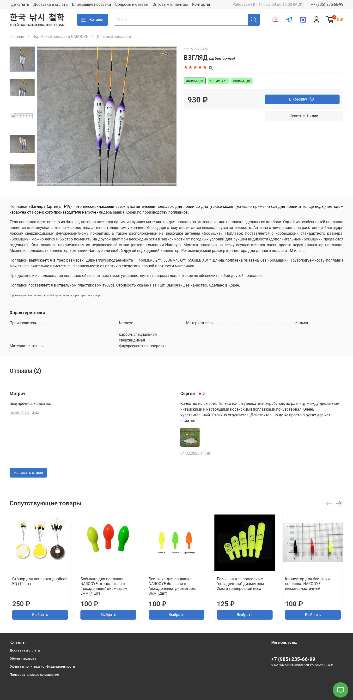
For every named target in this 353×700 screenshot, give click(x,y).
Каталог (96, 19)
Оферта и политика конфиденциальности (42, 666)
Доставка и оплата (50, 4)
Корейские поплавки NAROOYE (60, 36)
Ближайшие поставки (91, 4)
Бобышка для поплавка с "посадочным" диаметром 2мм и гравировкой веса (240, 584)
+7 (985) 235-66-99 (327, 4)
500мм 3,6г (218, 81)
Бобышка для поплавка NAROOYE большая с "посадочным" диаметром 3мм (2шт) (172, 586)
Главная (17, 36)
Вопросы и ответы (131, 4)
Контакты (201, 4)
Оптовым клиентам (170, 4)
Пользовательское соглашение (34, 675)
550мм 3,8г (241, 81)
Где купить (19, 4)
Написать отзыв (28, 472)
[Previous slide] (46, 116)
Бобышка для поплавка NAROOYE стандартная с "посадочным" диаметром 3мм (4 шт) (104, 586)
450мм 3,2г (194, 81)
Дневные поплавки (114, 36)
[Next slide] (22, 179)
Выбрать (40, 614)
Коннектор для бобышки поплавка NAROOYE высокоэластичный (307, 584)
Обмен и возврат (23, 659)
